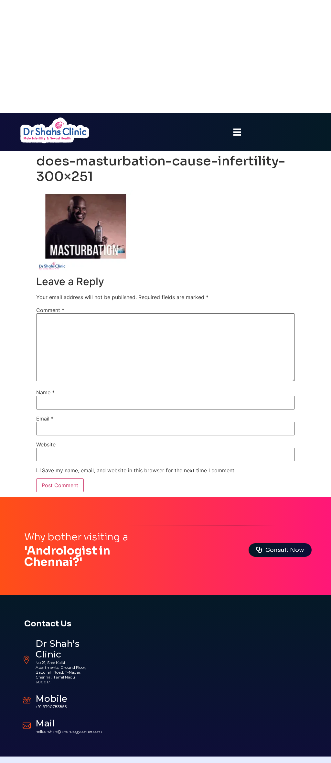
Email (45, 418)
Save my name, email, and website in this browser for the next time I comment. (139, 470)
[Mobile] (27, 700)
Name (45, 392)
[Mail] (27, 725)
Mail (45, 723)
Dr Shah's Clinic (58, 649)
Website (46, 444)
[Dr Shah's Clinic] (27, 660)
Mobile (51, 698)
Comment (50, 310)
